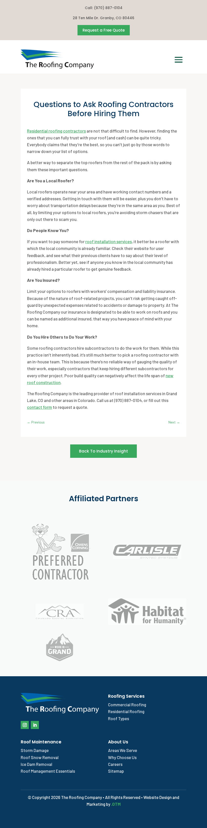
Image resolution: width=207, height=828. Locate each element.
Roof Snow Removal (40, 757)
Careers (115, 764)
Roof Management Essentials (48, 770)
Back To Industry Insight (103, 451)
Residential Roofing (126, 711)
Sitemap (116, 770)
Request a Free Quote (104, 30)
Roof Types (118, 718)
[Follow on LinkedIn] (35, 725)
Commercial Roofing (127, 704)
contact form (39, 407)
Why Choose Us (122, 757)
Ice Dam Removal (36, 764)
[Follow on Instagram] (25, 725)
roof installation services (108, 241)
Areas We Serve (122, 750)
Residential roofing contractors (56, 130)
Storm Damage (35, 750)
